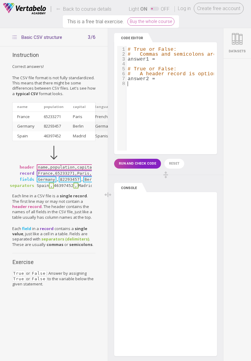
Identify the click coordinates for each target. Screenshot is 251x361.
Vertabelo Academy (24, 9)
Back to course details (87, 9)
